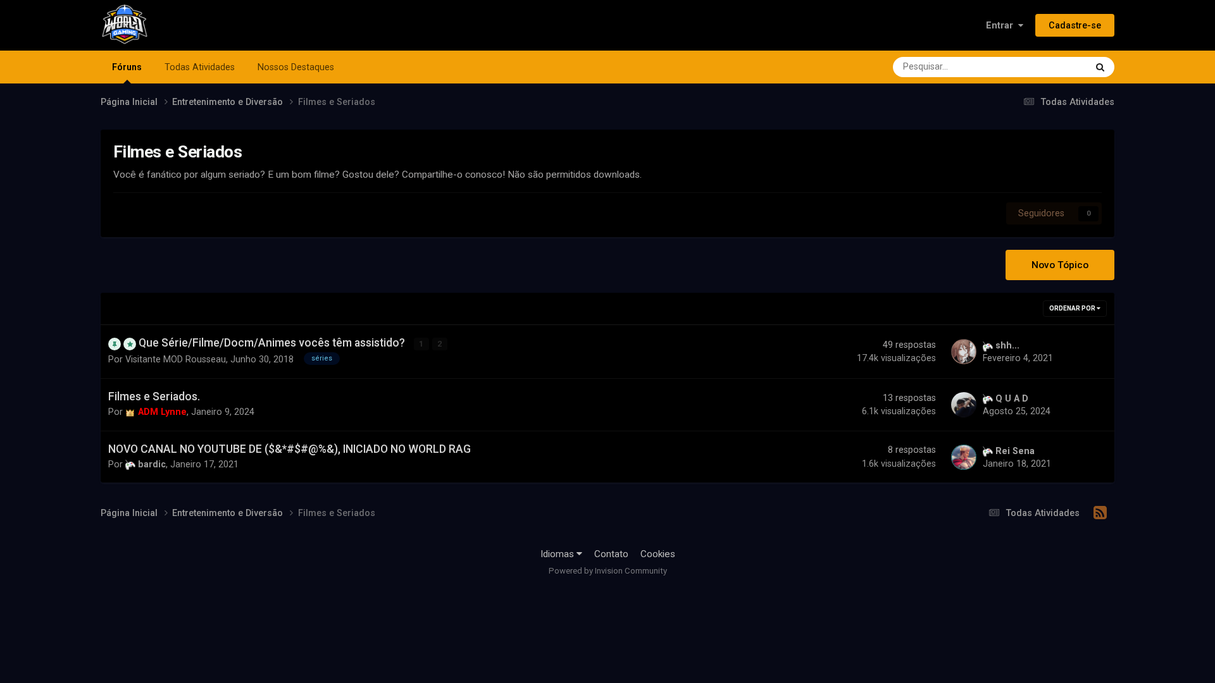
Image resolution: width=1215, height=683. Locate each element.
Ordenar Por (1073, 308)
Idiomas (558, 554)
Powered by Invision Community (608, 570)
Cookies (657, 554)
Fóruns (127, 67)
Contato (611, 554)
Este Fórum (1047, 66)
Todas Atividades (200, 67)
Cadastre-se (1075, 25)
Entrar (1002, 25)
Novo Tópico (1059, 265)
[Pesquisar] (1100, 67)
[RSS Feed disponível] (1100, 512)
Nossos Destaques (296, 67)
